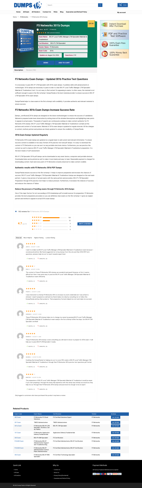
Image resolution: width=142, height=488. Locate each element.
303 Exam (18, 438)
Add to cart (64, 63)
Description (18, 70)
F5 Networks (24, 17)
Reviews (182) (31, 70)
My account (121, 12)
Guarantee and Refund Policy (76, 12)
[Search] (100, 5)
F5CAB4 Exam (19, 448)
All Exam (26, 12)
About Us (56, 472)
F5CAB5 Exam (19, 441)
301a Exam (18, 426)
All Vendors (36, 12)
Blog (61, 12)
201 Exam (18, 422)
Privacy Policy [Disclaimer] (61, 475)
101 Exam (18, 433)
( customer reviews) (53, 32)
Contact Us (47, 12)
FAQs (55, 12)
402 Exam (18, 417)
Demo (45, 63)
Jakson (41, 29)
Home (18, 12)
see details (115, 417)
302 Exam (18, 455)
